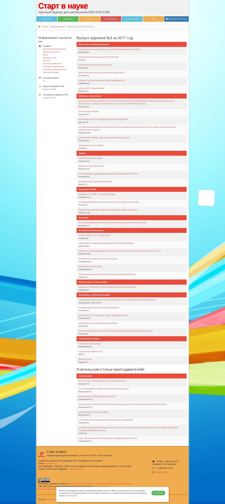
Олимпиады (111, 19)
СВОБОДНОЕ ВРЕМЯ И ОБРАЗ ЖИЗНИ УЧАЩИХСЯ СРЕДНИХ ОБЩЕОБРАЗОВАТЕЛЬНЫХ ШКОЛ (116, 331)
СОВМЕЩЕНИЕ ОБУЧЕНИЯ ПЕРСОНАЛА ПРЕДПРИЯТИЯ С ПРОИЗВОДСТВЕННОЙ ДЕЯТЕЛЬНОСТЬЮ (117, 300)
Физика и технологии (51, 52)
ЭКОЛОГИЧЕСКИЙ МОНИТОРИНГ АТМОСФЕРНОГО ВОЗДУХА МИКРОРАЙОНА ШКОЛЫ (112, 222)
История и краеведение (52, 64)
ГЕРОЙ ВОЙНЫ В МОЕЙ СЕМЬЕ (90, 266)
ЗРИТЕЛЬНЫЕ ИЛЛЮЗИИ (88, 111)
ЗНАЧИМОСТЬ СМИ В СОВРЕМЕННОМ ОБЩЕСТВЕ (98, 323)
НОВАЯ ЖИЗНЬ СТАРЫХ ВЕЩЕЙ (91, 145)
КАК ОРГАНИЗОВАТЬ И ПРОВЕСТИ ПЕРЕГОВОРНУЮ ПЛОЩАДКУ (104, 389)
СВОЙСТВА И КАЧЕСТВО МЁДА (90, 158)
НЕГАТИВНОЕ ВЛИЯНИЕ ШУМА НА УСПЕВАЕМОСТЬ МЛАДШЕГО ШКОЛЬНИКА (109, 202)
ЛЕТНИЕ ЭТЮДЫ (85, 359)
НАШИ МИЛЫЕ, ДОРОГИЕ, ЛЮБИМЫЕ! (93, 412)
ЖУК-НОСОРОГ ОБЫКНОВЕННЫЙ (92, 88)
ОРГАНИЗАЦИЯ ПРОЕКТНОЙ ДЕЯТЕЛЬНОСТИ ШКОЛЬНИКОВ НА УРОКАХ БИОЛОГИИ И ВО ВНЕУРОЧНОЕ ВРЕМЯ (122, 404)
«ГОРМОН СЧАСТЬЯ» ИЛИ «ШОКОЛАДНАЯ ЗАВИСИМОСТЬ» (102, 80)
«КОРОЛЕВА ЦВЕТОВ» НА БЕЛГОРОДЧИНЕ (95, 65)
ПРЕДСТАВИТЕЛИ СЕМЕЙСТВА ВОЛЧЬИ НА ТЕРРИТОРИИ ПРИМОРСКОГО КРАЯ (109, 49)
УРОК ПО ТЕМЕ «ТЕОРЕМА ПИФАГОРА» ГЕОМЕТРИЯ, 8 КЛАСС (102, 381)
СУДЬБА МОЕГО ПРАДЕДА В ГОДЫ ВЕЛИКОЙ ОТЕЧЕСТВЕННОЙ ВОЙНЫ (106, 243)
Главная (44, 26)
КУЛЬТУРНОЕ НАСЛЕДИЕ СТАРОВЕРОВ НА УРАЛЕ (98, 259)
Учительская (132, 19)
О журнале (47, 19)
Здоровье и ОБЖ (49, 58)
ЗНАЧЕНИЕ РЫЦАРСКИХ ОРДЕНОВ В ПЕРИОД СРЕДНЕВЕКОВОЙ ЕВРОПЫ (107, 274)
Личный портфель (177, 19)
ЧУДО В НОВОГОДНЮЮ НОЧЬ (90, 351)
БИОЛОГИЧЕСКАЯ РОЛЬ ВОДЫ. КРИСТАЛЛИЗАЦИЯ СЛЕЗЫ (101, 72)
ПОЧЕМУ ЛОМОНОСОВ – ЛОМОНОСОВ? (94, 235)
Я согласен (158, 493)
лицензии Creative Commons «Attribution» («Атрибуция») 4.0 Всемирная (100, 483)
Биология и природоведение (54, 49)
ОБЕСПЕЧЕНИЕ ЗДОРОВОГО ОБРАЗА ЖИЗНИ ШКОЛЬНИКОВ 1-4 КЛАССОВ (108, 210)
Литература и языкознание (53, 66)
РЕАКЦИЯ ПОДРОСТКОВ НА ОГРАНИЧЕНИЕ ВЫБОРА (99, 307)
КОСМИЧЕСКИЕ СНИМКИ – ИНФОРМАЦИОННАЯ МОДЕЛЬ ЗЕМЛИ (104, 137)
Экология (46, 61)
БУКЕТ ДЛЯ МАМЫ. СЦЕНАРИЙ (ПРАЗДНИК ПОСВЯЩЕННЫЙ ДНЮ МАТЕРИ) (108, 438)
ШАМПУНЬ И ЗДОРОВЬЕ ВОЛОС (91, 166)
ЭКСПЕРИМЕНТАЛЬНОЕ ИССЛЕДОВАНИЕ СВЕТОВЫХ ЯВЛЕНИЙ (103, 119)
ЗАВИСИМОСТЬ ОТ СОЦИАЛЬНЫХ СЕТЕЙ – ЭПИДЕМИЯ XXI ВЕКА (103, 315)
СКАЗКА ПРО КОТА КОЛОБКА (90, 344)
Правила (89, 19)
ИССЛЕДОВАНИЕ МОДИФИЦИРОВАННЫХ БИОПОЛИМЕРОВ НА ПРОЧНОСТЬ (109, 174)
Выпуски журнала (57, 26)
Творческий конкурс (51, 72)
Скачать (46, 89)
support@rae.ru (75, 469)
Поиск (153, 19)
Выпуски (68, 19)
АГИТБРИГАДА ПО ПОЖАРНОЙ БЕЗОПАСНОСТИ (97, 396)
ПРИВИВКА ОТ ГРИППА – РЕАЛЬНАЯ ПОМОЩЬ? (97, 194)
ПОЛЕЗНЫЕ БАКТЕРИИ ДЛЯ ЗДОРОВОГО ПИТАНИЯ (99, 57)
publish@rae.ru (50, 463)
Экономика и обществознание (55, 69)
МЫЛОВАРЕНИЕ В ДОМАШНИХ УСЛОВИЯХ (95, 181)
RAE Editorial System (101, 486)
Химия (45, 55)
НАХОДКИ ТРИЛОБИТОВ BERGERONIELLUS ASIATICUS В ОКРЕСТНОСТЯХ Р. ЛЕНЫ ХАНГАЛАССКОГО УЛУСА (120, 251)
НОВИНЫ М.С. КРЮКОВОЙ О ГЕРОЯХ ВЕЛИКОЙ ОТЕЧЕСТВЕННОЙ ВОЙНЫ (107, 287)
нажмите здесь (71, 495)
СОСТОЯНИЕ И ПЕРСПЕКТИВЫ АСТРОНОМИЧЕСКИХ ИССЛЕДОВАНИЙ (106, 420)
